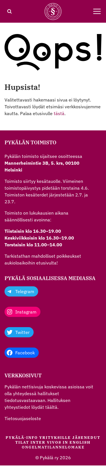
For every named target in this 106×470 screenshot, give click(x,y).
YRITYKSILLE (55, 437)
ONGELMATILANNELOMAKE (53, 447)
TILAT (22, 442)
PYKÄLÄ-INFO (22, 437)
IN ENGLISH (77, 442)
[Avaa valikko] (96, 11)
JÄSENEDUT (86, 437)
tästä (59, 113)
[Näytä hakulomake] (9, 11)
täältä (51, 407)
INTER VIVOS (46, 442)
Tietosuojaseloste (23, 418)
